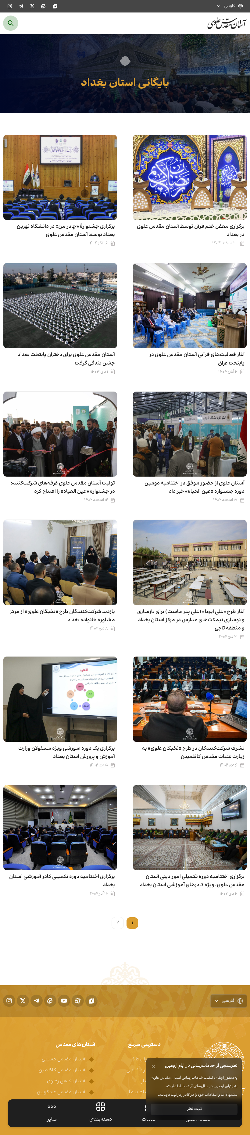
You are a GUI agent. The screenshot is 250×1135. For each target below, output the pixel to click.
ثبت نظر (194, 1109)
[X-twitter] (32, 6)
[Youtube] (64, 1001)
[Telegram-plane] (21, 6)
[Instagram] (10, 6)
